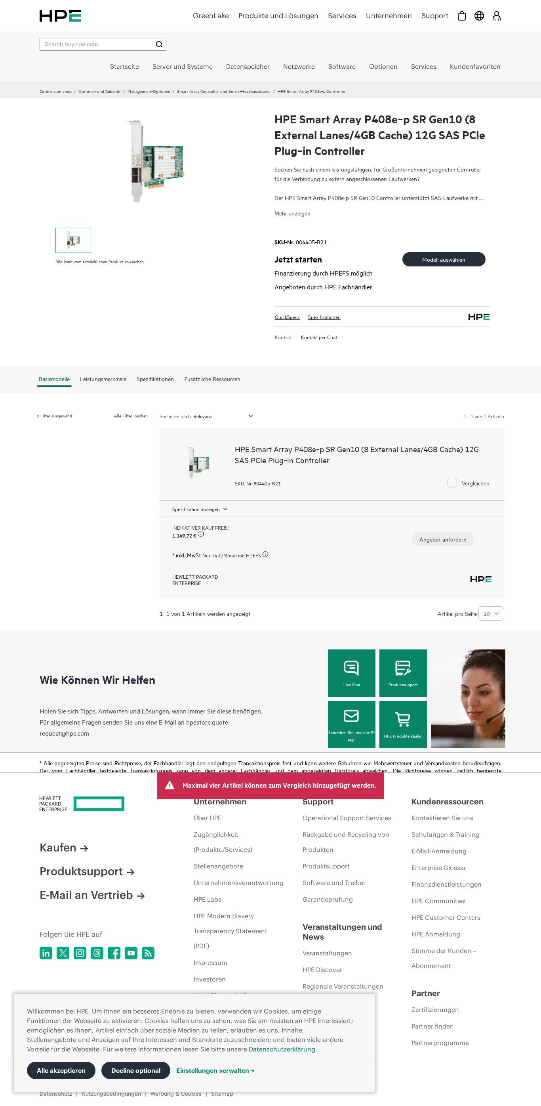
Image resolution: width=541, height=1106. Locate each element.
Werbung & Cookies (176, 1093)
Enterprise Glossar (438, 868)
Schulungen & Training (445, 834)
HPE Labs (207, 899)
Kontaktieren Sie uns (442, 818)
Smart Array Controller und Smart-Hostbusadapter (224, 91)
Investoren (210, 979)
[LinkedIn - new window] (46, 953)
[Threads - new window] (97, 953)
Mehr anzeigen (292, 213)
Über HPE (207, 818)
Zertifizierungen (435, 1010)
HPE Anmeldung (435, 934)
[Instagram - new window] (80, 953)
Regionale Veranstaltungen (343, 986)
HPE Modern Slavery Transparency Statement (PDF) (230, 931)
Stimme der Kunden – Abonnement (443, 958)
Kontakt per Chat (319, 336)
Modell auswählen (443, 259)
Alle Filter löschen (131, 415)
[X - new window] (63, 953)
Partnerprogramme (440, 1043)
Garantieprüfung (328, 899)
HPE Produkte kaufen (403, 735)
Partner (425, 993)
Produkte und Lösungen (278, 15)
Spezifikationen (324, 316)
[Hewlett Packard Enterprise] (60, 15)
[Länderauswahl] (479, 15)
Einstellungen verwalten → (215, 1070)
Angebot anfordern (443, 539)
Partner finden (432, 1026)
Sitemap (222, 1093)
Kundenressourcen (447, 801)
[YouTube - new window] (131, 953)
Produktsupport (403, 684)
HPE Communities (438, 901)
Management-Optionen (149, 91)
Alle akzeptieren (61, 1070)
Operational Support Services (347, 818)
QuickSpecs (287, 316)
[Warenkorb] (462, 15)
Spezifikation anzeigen (196, 508)
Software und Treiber (334, 883)
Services (342, 15)
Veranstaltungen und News (342, 932)
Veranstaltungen (327, 953)
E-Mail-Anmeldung (439, 851)
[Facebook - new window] (114, 953)
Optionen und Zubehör (99, 91)
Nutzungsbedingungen (111, 1093)
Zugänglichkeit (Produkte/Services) (223, 841)
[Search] (159, 44)
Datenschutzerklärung (282, 1049)
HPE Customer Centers (445, 917)
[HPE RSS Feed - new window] (148, 953)
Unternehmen (389, 15)
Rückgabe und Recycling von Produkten (346, 841)
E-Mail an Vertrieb (86, 895)
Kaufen (58, 847)
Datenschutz (56, 1093)
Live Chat (351, 684)
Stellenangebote (218, 866)
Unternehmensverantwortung (239, 883)
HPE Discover (322, 970)
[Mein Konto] (496, 15)
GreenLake (211, 15)
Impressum (210, 962)
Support (434, 15)
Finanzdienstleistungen (446, 884)
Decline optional (135, 1070)
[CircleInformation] (201, 534)
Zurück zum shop (56, 91)
